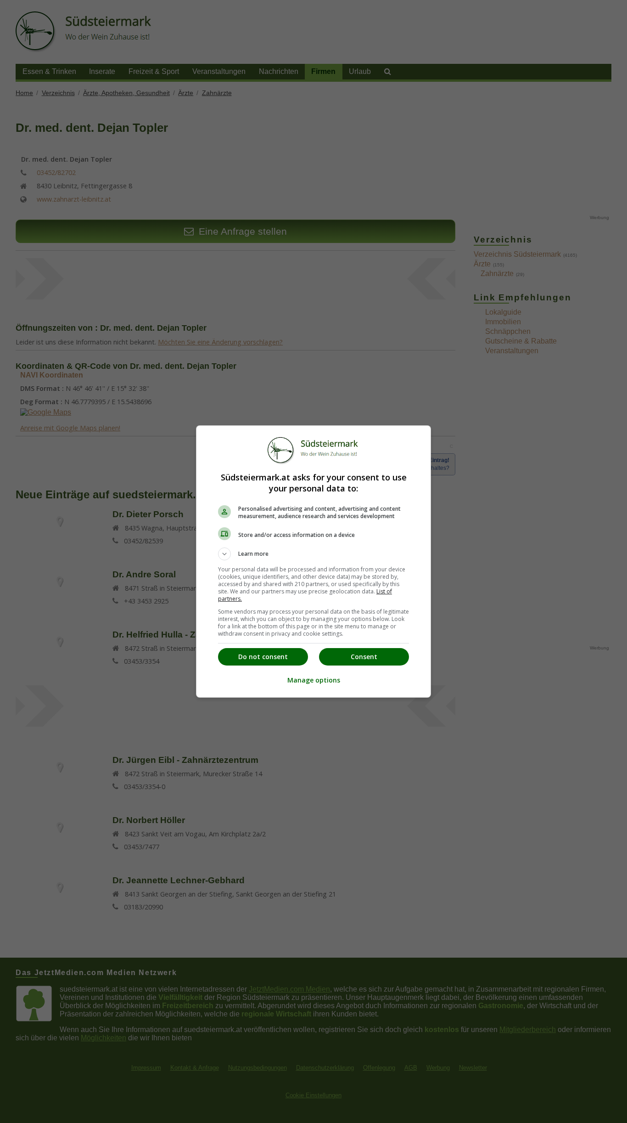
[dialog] (313, 561)
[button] (313, 553)
